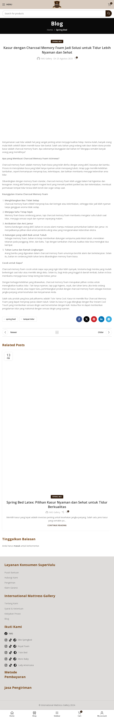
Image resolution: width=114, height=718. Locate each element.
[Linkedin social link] (101, 319)
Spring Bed (61, 29)
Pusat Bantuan (11, 572)
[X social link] (87, 319)
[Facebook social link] (79, 319)
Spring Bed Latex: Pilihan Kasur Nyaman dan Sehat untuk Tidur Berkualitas (57, 504)
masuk (17, 545)
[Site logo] (57, 4)
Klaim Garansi (11, 587)
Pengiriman (9, 582)
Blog (6, 618)
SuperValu (46, 564)
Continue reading (57, 525)
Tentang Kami (11, 603)
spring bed (11, 319)
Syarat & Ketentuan (13, 608)
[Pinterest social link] (94, 319)
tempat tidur (28, 319)
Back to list (57, 332)
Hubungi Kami (11, 577)
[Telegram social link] (109, 319)
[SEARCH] (109, 13)
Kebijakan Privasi (12, 613)
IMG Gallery (46, 58)
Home (50, 29)
